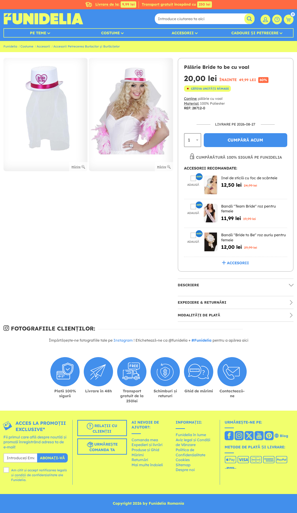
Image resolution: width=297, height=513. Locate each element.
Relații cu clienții (105, 428)
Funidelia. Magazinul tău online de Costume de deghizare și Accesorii (43, 18)
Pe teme (38, 33)
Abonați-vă (52, 458)
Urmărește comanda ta (103, 447)
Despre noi (185, 469)
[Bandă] (211, 213)
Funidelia (10, 46)
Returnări (140, 459)
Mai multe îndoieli (147, 465)
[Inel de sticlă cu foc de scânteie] (211, 185)
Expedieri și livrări (147, 444)
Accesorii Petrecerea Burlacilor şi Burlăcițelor (86, 46)
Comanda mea (145, 439)
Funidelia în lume (191, 434)
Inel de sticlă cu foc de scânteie (249, 178)
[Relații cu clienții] (277, 19)
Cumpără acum (245, 140)
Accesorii (183, 33)
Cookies (183, 459)
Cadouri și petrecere (254, 33)
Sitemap (183, 465)
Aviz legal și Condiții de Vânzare (193, 442)
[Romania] (229, 436)
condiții (20, 475)
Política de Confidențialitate (190, 452)
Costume (110, 33)
